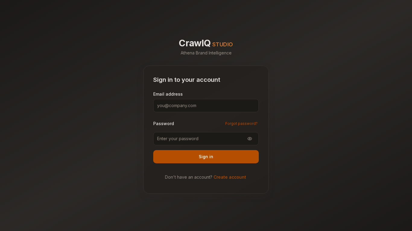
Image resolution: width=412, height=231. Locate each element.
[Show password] (249, 138)
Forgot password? (241, 123)
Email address (168, 94)
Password (163, 123)
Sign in (206, 156)
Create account (230, 177)
